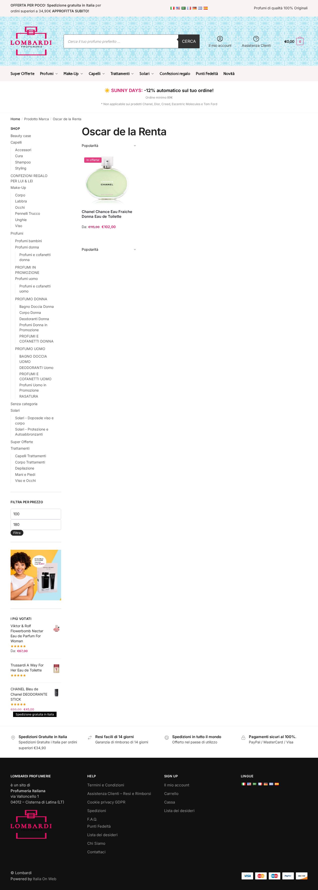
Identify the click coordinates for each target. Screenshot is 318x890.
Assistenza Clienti (256, 45)
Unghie (21, 220)
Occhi (20, 207)
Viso (18, 226)
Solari (15, 410)
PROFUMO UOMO (30, 349)
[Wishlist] (125, 162)
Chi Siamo (96, 843)
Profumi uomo (26, 278)
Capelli (16, 142)
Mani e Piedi (25, 474)
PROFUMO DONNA (31, 299)
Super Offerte (22, 442)
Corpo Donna (30, 312)
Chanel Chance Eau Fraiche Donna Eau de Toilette (107, 214)
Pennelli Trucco (27, 213)
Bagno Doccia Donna (36, 306)
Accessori (23, 150)
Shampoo (23, 162)
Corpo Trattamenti (30, 462)
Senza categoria (24, 404)
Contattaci (96, 852)
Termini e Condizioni (105, 785)
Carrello (171, 793)
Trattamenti (20, 448)
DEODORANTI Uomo (36, 367)
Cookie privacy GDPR (106, 802)
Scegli (107, 237)
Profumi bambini (28, 241)
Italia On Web (44, 878)
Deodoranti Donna (34, 319)
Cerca (189, 41)
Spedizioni (96, 810)
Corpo (20, 195)
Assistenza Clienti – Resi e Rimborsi (119, 793)
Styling (20, 168)
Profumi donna (27, 247)
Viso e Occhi (25, 480)
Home (15, 119)
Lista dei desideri (102, 834)
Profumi (17, 233)
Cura (19, 156)
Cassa (169, 802)
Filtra (17, 533)
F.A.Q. (92, 819)
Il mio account (220, 45)
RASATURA (28, 396)
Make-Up (18, 187)
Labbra (21, 201)
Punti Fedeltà (99, 826)
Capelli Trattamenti (30, 456)
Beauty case (21, 136)
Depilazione (24, 468)
